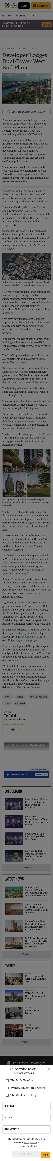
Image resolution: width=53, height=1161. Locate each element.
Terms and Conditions (26, 1146)
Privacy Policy (30, 1142)
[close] (49, 1069)
